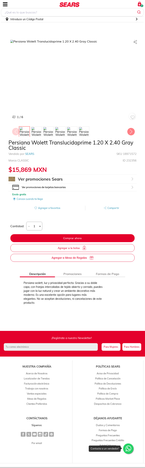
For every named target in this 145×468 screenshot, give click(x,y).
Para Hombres (132, 346)
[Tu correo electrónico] (52, 347)
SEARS (29, 154)
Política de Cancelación (107, 378)
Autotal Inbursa (107, 445)
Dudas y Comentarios (108, 425)
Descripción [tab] (37, 274)
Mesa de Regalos (36, 398)
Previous (15, 131)
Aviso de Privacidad (108, 373)
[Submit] (139, 12)
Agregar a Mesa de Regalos (69, 257)
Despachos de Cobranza (107, 403)
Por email (37, 443)
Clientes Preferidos (36, 403)
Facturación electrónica (36, 383)
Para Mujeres (111, 346)
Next (131, 131)
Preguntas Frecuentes (108, 435)
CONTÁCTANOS (36, 418)
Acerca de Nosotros (36, 373)
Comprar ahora (72, 238)
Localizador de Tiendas (37, 378)
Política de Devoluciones (108, 383)
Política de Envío (108, 388)
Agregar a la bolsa (69, 247)
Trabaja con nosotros (36, 388)
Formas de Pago (108, 430)
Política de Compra (107, 393)
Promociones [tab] (72, 274)
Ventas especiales (36, 393)
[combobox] (72, 12)
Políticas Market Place (108, 398)
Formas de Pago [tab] (107, 274)
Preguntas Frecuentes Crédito (108, 440)
